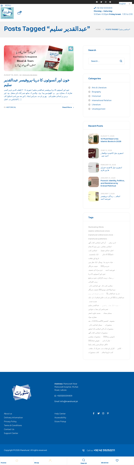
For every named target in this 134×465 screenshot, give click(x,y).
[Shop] (50, 460)
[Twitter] (101, 2)
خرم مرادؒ (105, 266)
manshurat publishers (97, 239)
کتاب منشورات (93, 352)
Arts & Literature (99, 87)
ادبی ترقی (112, 243)
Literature (96, 104)
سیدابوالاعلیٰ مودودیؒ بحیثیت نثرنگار (101, 290)
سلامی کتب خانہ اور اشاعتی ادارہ (100, 286)
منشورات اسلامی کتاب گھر (98, 333)
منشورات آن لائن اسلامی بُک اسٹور (100, 329)
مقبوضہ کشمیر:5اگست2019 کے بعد (101, 321)
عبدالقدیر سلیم (93, 305)
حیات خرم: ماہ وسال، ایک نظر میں (100, 262)
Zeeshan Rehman (29, 75)
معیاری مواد (92, 317)
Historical (11, 107)
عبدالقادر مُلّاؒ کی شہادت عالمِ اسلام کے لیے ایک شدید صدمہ (106, 299)
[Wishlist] (117, 460)
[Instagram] (105, 2)
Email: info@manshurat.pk (66, 401)
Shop (36, 463)
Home (98, 29)
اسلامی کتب (92, 250)
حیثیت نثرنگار (93, 266)
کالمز (119, 348)
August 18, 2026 (11, 75)
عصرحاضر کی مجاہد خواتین (98, 309)
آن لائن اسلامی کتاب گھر (97, 243)
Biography (96, 92)
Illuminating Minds (96, 227)
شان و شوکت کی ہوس (96, 294)
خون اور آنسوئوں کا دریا (96, 274)
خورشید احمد (110, 270)
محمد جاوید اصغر (94, 313)
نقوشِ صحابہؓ (94, 341)
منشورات (108, 325)
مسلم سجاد (107, 313)
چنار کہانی (106, 341)
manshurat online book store (100, 235)
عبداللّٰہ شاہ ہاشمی (110, 305)
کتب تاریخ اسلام (107, 352)
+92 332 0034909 (104, 8)
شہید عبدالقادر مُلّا (113, 294)
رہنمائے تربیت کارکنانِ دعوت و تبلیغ (100, 278)
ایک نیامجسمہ (93, 254)
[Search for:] (106, 61)
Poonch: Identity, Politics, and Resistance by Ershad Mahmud (113, 183)
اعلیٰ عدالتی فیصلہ (107, 250)
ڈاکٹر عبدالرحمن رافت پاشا (98, 344)
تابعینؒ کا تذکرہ (107, 254)
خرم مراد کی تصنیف (95, 270)
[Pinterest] (110, 2)
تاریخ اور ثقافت (93, 258)
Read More (67, 107)
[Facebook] (96, 2)
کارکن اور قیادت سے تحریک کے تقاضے (101, 348)
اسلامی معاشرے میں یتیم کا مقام (99, 246)
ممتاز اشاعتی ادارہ (95, 325)
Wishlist (104, 463)
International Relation (101, 100)
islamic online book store (99, 231)
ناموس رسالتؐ (109, 337)
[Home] (16, 460)
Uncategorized (98, 109)
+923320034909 (64, 396)
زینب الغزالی (92, 282)
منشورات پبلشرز (94, 337)
